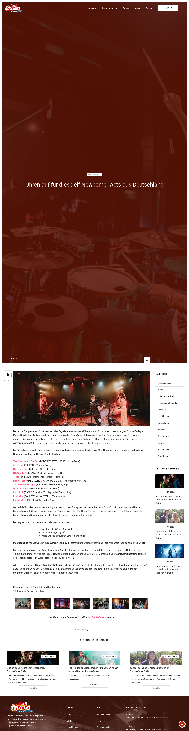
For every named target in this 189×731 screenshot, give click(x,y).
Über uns (71, 721)
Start (69, 715)
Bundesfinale (94, 174)
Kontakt (149, 8)
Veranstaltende (103, 715)
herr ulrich (18, 492)
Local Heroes (72, 727)
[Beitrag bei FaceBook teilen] (29, 358)
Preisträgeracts (103, 727)
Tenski (16, 476)
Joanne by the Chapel (24, 484)
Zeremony (18, 465)
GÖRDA (17, 488)
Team (99, 721)
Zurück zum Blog (81, 630)
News (137, 8)
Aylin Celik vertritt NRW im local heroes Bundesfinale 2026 (147, 730)
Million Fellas (20, 480)
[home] (13, 8)
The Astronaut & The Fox (26, 461)
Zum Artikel (33, 688)
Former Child (20, 500)
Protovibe (18, 496)
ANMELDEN (168, 8)
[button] (91, 8)
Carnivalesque (20, 469)
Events (126, 8)
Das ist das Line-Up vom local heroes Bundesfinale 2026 (147, 718)
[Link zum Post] (169, 481)
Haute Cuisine (20, 473)
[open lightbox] (23, 603)
